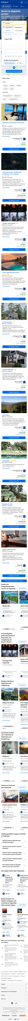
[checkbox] (21, 42)
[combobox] (14, 23)
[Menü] (26, 2)
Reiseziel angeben (9, 22)
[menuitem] (6, 6)
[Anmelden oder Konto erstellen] (22, 2)
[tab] (8, 31)
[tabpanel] (13, 49)
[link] (5, 85)
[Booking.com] (4, 2)
